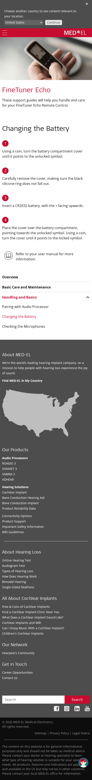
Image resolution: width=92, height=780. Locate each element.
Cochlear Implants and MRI (21, 623)
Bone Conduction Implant (20, 503)
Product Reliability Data (19, 508)
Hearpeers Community (18, 653)
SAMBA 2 (8, 474)
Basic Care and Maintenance (26, 287)
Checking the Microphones (23, 326)
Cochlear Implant (14, 492)
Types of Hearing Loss (17, 571)
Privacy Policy (59, 733)
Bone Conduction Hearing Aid (23, 498)
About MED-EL (16, 355)
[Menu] (4, 32)
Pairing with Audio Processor (25, 306)
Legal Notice (81, 733)
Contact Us (10, 678)
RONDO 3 (9, 463)
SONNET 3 (9, 469)
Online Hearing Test (16, 560)
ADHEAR (8, 479)
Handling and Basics (19, 297)
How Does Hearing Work (19, 576)
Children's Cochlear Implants (23, 633)
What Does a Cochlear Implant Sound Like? (32, 617)
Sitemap (40, 733)
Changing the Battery (19, 316)
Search (77, 699)
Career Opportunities (17, 672)
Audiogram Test (13, 566)
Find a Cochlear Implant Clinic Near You (30, 612)
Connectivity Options (17, 516)
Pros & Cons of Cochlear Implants (26, 607)
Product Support (14, 521)
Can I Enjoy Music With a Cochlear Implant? (33, 628)
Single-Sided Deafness (18, 587)
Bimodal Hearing (14, 582)
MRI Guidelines (13, 532)
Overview (10, 277)
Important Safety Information (23, 527)
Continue (53, 22)
